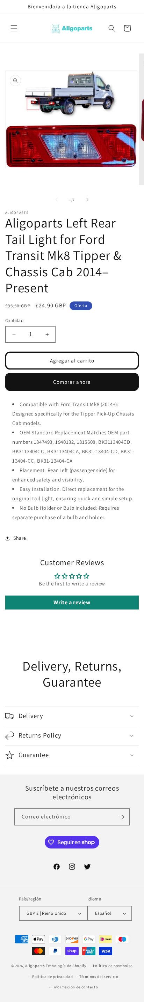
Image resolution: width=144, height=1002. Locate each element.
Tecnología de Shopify (66, 965)
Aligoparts (35, 965)
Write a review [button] (71, 602)
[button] (14, 28)
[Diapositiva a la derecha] (87, 199)
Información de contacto (75, 987)
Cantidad (14, 320)
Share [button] (19, 538)
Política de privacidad (52, 976)
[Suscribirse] (121, 816)
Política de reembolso (113, 965)
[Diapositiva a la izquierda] (56, 199)
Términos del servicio (98, 976)
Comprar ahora (72, 382)
